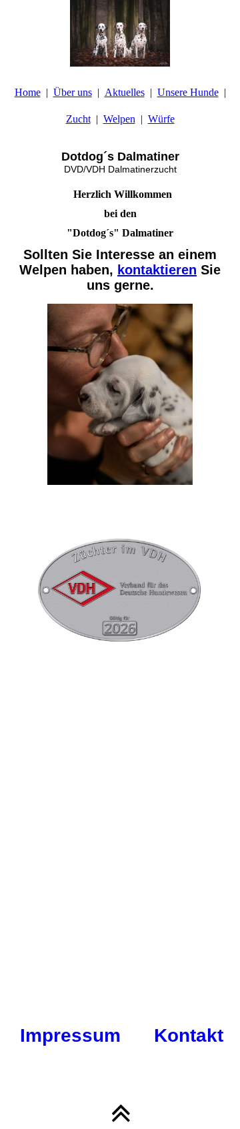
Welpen (119, 119)
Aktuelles (125, 92)
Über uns (72, 92)
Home (28, 92)
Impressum (70, 1035)
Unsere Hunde (188, 92)
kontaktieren (157, 269)
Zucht (78, 119)
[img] (120, 33)
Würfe (161, 119)
